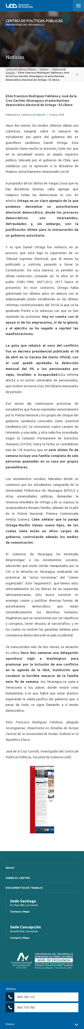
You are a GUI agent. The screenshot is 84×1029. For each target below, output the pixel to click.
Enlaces (10, 1024)
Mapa (26, 911)
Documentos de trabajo (24, 887)
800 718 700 (26, 1007)
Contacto (15, 911)
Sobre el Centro (18, 877)
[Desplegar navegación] (42, 74)
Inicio (10, 867)
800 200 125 (26, 997)
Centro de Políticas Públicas (34, 22)
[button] (78, 5)
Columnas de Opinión (33, 114)
